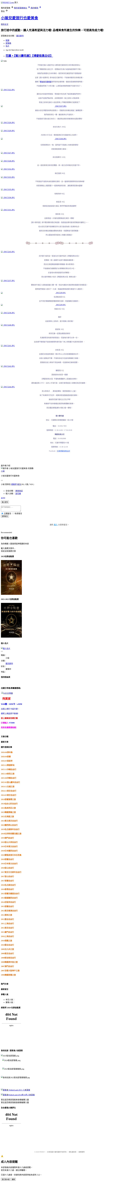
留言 (19, 484)
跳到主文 (4, 24)
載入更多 (5, 502)
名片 (7, 46)
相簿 (7, 40)
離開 (13, 1179)
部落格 (8, 43)
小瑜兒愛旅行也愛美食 (19, 18)
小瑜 (3, 471)
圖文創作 (20, 36)
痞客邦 (14, 484)
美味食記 (19, 491)
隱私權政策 (72, 1152)
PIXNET (42, 1152)
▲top (3, 498)
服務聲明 (82, 1152)
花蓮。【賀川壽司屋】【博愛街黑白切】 (29, 55)
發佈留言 (5, 516)
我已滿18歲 (6, 1179)
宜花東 (18, 494)
